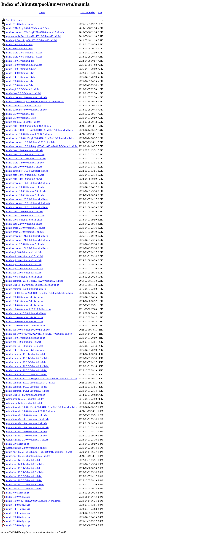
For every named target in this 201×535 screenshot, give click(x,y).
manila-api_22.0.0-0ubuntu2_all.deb (23, 272)
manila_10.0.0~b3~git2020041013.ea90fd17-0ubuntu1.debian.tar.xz (39, 293)
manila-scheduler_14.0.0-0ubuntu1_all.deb (26, 170)
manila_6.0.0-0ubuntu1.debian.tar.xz (23, 276)
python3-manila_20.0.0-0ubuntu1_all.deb (26, 431)
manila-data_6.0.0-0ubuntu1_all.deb (23, 105)
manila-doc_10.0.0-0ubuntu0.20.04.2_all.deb (27, 456)
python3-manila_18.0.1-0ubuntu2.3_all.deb (27, 427)
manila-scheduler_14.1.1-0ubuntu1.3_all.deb (27, 183)
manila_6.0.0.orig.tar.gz (17, 492)
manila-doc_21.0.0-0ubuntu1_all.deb (23, 480)
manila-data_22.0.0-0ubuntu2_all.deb (24, 223)
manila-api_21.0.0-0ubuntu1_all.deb (23, 264)
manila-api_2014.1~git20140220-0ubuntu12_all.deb (31, 40)
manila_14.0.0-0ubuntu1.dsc (19, 73)
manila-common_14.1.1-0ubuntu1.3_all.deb (27, 390)
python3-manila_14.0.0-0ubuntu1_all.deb (26, 415)
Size (100, 12)
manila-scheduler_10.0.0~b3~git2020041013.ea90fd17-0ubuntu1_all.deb (41, 146)
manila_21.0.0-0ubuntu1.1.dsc (20, 117)
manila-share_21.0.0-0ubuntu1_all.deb (24, 232)
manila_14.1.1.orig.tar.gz (17, 509)
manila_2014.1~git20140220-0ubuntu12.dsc (27, 28)
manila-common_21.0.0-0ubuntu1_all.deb (26, 370)
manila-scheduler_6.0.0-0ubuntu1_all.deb (26, 109)
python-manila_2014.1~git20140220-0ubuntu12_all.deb (33, 36)
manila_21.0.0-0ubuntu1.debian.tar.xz (24, 317)
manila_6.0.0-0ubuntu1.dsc (19, 48)
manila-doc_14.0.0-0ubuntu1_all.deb (23, 460)
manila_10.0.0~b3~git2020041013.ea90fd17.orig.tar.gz (32, 500)
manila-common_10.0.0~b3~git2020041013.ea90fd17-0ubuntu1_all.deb (41, 378)
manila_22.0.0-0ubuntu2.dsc (19, 85)
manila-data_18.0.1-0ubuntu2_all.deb (24, 179)
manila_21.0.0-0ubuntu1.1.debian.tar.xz (25, 325)
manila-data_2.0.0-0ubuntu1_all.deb (23, 93)
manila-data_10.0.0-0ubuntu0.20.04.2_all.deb (28, 126)
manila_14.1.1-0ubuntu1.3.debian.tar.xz (25, 350)
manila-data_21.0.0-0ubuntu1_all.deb (24, 211)
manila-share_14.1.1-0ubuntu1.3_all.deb (25, 158)
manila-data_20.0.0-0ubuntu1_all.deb (24, 166)
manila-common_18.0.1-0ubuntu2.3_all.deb (27, 358)
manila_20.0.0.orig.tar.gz (17, 517)
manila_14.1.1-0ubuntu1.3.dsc (20, 77)
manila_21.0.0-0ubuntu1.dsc (19, 113)
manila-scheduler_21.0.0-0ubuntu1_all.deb (26, 236)
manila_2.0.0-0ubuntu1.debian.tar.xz (23, 219)
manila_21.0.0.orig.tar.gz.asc (19, 24)
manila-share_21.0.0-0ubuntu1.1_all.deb (25, 227)
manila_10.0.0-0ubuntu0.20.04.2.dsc (23, 64)
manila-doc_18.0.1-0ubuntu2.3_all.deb (24, 472)
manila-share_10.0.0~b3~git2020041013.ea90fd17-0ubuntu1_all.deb (39, 138)
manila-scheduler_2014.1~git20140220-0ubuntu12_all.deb (34, 32)
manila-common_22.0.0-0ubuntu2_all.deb (26, 374)
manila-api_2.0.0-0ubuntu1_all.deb (22, 89)
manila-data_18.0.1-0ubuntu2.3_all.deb (24, 174)
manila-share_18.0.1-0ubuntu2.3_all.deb (25, 191)
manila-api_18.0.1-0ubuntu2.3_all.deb (24, 256)
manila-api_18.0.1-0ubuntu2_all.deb (23, 260)
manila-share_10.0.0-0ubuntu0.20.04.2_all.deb (28, 134)
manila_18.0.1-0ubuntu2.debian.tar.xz (24, 301)
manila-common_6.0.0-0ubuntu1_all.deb (25, 313)
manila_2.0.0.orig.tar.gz (17, 443)
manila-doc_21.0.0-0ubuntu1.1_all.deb (24, 484)
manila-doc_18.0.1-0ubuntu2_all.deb (23, 468)
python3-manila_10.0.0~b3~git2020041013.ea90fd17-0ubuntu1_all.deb (41, 407)
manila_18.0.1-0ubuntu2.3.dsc (20, 69)
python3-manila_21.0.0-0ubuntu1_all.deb (26, 435)
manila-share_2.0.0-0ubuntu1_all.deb (23, 52)
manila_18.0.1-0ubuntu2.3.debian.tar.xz (25, 337)
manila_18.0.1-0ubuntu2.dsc (19, 60)
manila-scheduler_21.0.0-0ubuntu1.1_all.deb (27, 240)
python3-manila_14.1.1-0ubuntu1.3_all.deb (27, 419)
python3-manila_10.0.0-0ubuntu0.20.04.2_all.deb (30, 411)
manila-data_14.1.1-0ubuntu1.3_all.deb (24, 154)
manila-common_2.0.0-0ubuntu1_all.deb (25, 289)
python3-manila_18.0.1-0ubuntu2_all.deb (26, 423)
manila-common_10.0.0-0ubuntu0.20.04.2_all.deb (30, 382)
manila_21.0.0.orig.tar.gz (17, 521)
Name (42, 12)
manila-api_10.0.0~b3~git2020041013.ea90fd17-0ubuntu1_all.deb (38, 333)
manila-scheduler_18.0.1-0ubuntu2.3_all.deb (27, 203)
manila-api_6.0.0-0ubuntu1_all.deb (22, 122)
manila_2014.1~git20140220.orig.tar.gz (25, 394)
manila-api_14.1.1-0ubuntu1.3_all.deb (24, 346)
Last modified (88, 12)
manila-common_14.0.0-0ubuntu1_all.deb (26, 386)
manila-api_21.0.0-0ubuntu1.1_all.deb (24, 268)
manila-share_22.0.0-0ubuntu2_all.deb (24, 244)
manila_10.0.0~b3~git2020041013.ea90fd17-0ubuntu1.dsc (34, 101)
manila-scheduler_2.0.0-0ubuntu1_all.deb (26, 97)
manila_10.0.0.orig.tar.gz (17, 496)
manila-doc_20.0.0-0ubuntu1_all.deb (23, 476)
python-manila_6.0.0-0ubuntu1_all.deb (24, 403)
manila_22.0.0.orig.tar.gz (17, 525)
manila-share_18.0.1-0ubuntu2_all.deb (24, 195)
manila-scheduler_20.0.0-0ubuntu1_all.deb (26, 199)
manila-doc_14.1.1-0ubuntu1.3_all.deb (24, 464)
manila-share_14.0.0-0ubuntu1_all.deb (24, 162)
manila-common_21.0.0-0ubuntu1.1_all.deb (27, 366)
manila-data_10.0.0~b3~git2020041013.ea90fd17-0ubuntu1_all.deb (39, 130)
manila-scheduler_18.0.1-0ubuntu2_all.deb (26, 207)
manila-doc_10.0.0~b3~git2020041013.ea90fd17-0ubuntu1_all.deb (38, 452)
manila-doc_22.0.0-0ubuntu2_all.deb (23, 488)
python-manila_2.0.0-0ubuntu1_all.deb (24, 399)
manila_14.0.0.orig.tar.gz (17, 505)
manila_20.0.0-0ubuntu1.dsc (19, 81)
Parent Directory (13, 20)
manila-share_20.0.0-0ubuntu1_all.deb (24, 187)
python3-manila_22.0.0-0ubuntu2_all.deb (26, 447)
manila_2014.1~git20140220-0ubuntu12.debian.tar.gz (32, 284)
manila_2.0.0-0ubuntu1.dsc (19, 44)
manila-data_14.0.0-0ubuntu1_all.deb (24, 150)
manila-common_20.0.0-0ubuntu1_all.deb (26, 362)
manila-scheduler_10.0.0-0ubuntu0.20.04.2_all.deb (30, 142)
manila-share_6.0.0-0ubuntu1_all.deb (23, 56)
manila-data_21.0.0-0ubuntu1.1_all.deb (24, 215)
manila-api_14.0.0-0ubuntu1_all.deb (23, 342)
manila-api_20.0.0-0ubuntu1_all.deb (23, 252)
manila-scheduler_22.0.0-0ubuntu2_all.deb (26, 248)
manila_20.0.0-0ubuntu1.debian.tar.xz (24, 297)
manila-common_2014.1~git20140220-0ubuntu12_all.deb (34, 280)
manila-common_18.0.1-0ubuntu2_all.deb (26, 354)
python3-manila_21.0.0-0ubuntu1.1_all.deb (27, 439)
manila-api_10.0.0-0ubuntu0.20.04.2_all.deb (27, 329)
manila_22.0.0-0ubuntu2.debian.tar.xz (24, 321)
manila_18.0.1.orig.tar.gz (17, 513)
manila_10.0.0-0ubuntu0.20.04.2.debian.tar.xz (28, 309)
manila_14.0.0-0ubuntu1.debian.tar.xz (24, 305)
